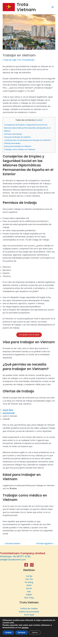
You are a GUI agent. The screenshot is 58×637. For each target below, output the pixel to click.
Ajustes (35, 632)
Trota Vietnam (26, 7)
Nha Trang (29, 597)
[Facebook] (26, 565)
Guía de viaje (10, 60)
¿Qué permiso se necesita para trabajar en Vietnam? (27, 140)
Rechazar (21, 632)
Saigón (29, 594)
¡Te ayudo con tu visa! (29, 334)
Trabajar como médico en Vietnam (19, 149)
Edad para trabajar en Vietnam (17, 146)
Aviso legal (29, 614)
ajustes (25, 627)
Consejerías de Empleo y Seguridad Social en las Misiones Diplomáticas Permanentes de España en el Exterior (27, 127)
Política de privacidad (29, 611)
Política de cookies (29, 608)
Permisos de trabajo (13, 134)
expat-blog (8, 410)
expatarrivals (9, 413)
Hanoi (29, 585)
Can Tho (29, 579)
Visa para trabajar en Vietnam (17, 137)
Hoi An (29, 588)
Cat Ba (29, 576)
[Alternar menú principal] (52, 7)
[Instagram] (32, 565)
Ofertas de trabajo (12, 143)
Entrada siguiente (46, 544)
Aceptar (8, 632)
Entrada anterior (11, 544)
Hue (29, 591)
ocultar (39, 120)
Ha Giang (29, 582)
